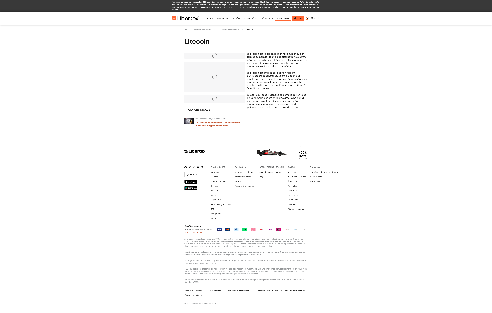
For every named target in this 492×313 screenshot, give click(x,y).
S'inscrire (298, 18)
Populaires (216, 172)
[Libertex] (187, 18)
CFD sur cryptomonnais (228, 30)
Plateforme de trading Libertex (324, 172)
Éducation (293, 181)
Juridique (188, 291)
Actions (214, 177)
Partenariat (293, 195)
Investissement (222, 18)
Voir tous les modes (193, 232)
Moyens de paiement (245, 172)
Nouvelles (292, 186)
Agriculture (216, 200)
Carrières (292, 204)
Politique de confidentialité (294, 291)
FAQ (261, 177)
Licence (199, 291)
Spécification (241, 181)
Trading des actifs (202, 30)
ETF (212, 209)
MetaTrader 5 (316, 181)
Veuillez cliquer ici (280, 7)
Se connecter (283, 18)
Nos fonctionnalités (297, 177)
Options (214, 218)
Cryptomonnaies (218, 181)
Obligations (216, 214)
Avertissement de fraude (266, 291)
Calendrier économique (270, 172)
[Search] (318, 18)
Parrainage (293, 200)
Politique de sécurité (194, 295)
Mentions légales (296, 209)
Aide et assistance (215, 291)
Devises (214, 186)
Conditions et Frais (243, 177)
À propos (292, 172)
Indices (214, 195)
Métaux (214, 191)
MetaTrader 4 (316, 177)
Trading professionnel (245, 186)
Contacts (292, 191)
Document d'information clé (239, 291)
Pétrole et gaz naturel (221, 204)
